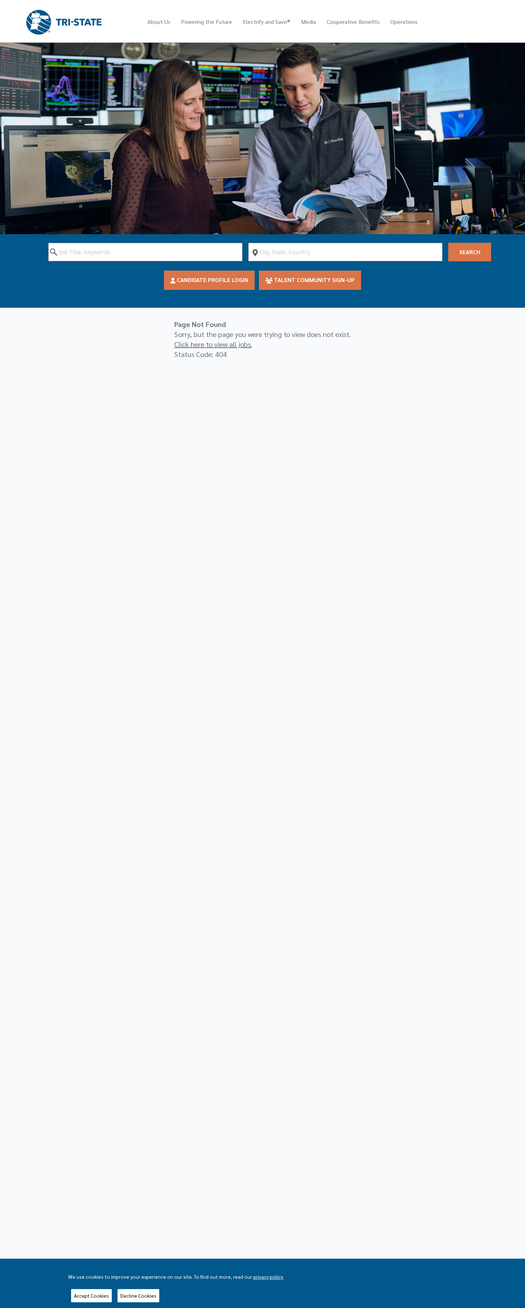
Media (308, 21)
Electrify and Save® (266, 21)
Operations (404, 21)
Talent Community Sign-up (313, 279)
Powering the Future (206, 21)
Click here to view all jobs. (213, 344)
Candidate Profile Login (211, 279)
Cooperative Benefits (353, 21)
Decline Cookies (138, 1295)
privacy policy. (268, 1276)
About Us (159, 21)
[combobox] (145, 252)
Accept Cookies (91, 1295)
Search (469, 252)
